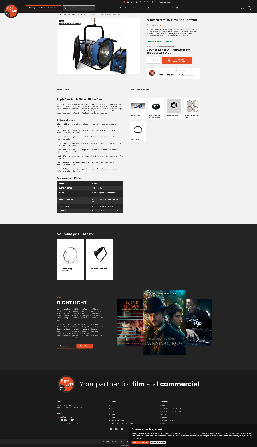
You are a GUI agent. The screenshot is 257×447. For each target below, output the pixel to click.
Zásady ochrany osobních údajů (122, 423)
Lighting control (167, 420)
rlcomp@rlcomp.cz (165, 2)
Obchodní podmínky (116, 420)
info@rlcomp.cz (65, 417)
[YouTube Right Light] (122, 429)
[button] (189, 353)
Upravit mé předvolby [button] (158, 442)
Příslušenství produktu (140, 90)
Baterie (163, 414)
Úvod (110, 405)
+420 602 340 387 (132, 2)
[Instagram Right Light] (116, 429)
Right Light (61, 14)
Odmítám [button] (145, 442)
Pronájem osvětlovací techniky (42, 8)
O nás (150, 8)
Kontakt (175, 8)
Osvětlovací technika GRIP (171, 411)
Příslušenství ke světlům (171, 408)
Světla (79, 14)
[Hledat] (65, 8)
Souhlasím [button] (136, 442)
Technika (123, 8)
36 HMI (86, 14)
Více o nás (64, 346)
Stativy (163, 417)
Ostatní (163, 423)
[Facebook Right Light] (111, 429)
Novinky (162, 8)
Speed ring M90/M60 (67, 270)
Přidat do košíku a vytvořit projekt (177, 60)
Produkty (71, 14)
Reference (137, 8)
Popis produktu (63, 90)
